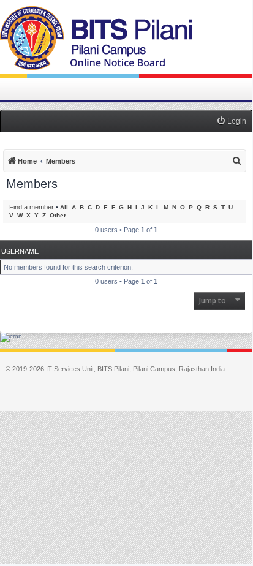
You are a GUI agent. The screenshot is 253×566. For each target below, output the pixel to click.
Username (20, 251)
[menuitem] (231, 121)
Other (58, 215)
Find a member (31, 207)
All (64, 207)
